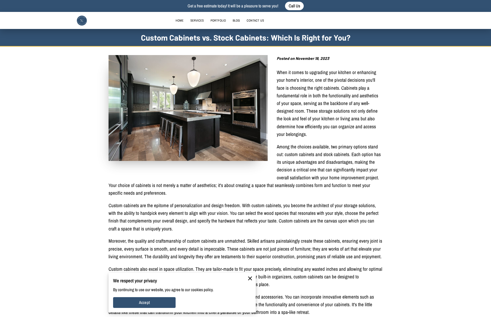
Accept (144, 302)
